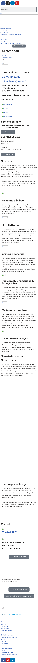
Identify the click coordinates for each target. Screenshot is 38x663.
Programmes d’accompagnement (10, 35)
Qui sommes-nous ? (6, 28)
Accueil (3, 622)
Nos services (4, 32)
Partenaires (4, 633)
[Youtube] (17, 3)
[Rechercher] (36, 9)
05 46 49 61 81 (11, 77)
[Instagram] (8, 3)
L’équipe (3, 624)
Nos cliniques (4, 30)
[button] (19, 513)
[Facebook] (3, 3)
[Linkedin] (12, 3)
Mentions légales (6, 631)
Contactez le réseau (7, 635)
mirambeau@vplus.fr (14, 81)
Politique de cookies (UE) (9, 637)
